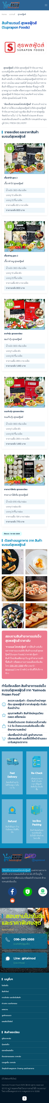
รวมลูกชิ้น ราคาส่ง (9, 1062)
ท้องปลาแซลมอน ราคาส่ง (11, 1056)
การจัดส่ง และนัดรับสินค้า (11, 997)
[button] (46, 5)
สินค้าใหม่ (5, 991)
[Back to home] (11, 5)
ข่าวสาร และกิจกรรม (9, 1003)
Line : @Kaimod (25, 958)
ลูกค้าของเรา (6, 1015)
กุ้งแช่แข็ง (5, 1044)
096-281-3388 (16, 665)
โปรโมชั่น (5, 985)
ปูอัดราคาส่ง (6, 1038)
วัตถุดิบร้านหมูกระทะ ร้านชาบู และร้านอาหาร (18, 1068)
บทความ (5, 1009)
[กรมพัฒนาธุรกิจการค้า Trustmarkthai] (34, 857)
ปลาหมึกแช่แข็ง (7, 1050)
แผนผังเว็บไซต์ (7, 1021)
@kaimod (9, 669)
